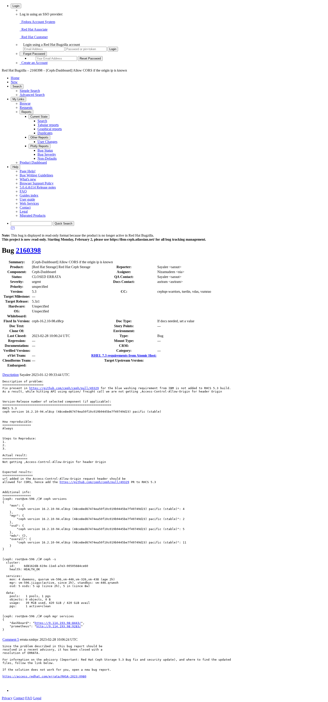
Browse (25, 103)
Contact (25, 207)
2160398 (28, 250)
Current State (39, 116)
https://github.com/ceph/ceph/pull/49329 (64, 388)
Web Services (29, 203)
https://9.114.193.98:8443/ (58, 623)
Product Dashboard (33, 162)
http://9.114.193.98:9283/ (58, 626)
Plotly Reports (39, 146)
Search (17, 86)
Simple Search (30, 91)
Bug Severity (46, 154)
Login (15, 6)
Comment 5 (10, 639)
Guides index (29, 195)
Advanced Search (32, 95)
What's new (28, 179)
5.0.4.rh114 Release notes (38, 187)
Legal (24, 211)
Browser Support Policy (37, 183)
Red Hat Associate (34, 29)
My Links (18, 99)
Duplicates (44, 133)
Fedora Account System (37, 22)
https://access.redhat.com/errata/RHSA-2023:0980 (44, 676)
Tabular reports (48, 125)
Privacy (7, 698)
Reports (26, 112)
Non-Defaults (47, 158)
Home (15, 78)
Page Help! (27, 171)
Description (10, 375)
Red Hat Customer (34, 37)
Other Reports (39, 137)
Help (15, 167)
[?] (13, 228)
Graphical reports (49, 129)
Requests (26, 107)
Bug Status (45, 150)
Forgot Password (33, 53)
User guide (27, 199)
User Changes (47, 142)
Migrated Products (33, 215)
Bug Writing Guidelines (36, 175)
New (14, 82)
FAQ (23, 191)
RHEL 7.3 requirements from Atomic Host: (123, 355)
